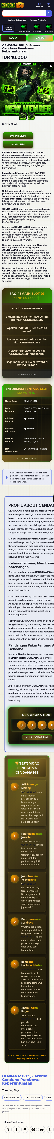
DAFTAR (40, 37)
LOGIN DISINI (18, 144)
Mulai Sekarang (37, 737)
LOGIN (13, 37)
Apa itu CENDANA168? (27, 308)
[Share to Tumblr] (50, 1129)
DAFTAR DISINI (18, 136)
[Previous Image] (2, 89)
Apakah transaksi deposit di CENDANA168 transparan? (26, 352)
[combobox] (24, 13)
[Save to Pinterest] (33, 1129)
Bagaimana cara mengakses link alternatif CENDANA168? (27, 318)
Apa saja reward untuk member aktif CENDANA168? (27, 341)
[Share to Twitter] (8, 1129)
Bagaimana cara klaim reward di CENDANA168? (27, 364)
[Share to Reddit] (41, 1129)
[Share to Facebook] (16, 1129)
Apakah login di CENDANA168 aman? (27, 330)
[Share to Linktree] (24, 1129)
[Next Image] (51, 89)
